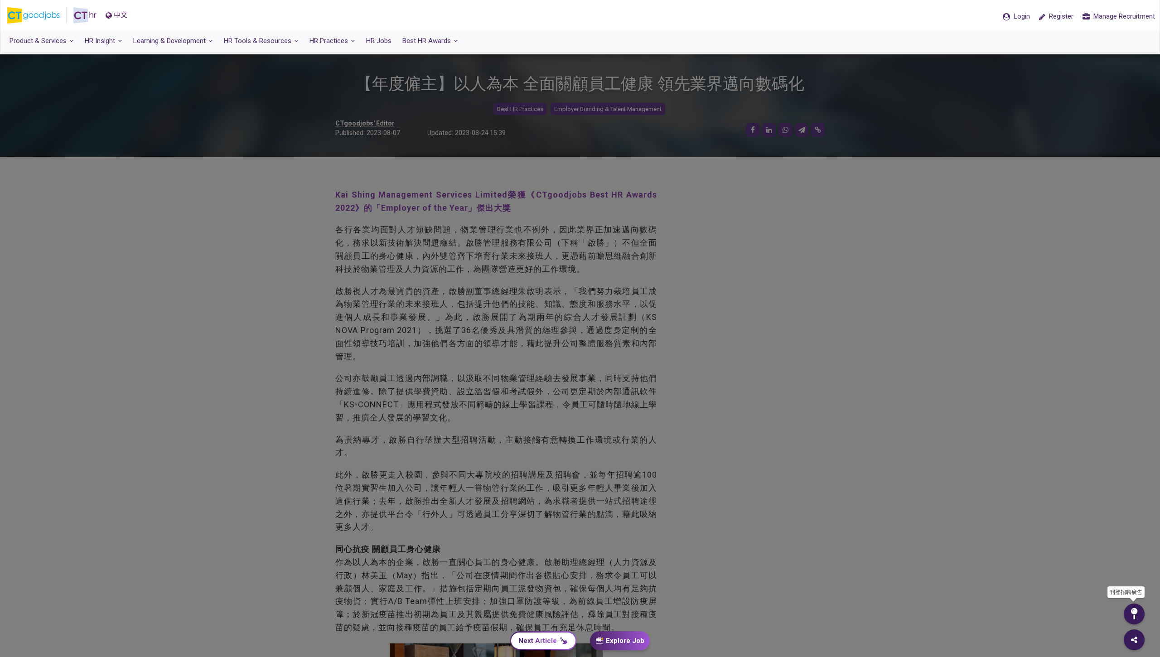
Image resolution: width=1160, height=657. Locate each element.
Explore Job (625, 641)
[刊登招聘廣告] (1134, 614)
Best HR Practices (520, 109)
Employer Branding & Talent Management (608, 109)
